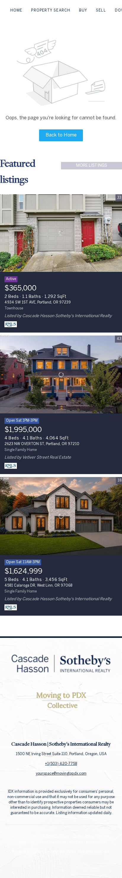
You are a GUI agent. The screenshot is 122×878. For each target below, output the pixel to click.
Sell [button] (101, 10)
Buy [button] (83, 10)
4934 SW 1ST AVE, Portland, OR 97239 (37, 302)
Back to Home (61, 135)
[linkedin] (61, 727)
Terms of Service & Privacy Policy (41, 836)
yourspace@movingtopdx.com (61, 773)
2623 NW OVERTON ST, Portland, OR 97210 (41, 444)
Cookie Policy (83, 836)
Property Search (50, 10)
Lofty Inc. (40, 851)
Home (16, 10)
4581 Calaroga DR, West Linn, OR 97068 (38, 585)
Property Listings (52, 841)
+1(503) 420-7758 (61, 763)
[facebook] (49, 727)
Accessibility (96, 841)
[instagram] (72, 727)
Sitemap (76, 841)
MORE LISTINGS (91, 166)
